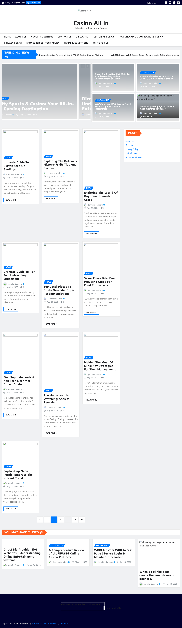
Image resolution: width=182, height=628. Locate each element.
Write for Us (101, 43)
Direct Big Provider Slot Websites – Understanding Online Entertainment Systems (44, 103)
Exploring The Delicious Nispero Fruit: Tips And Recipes (60, 164)
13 (74, 519)
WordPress (37, 623)
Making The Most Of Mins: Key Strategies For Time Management (100, 366)
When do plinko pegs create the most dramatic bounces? (157, 107)
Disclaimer (82, 37)
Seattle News (50, 623)
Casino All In (91, 23)
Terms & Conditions (76, 43)
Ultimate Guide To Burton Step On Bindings (16, 165)
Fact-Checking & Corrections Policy (140, 37)
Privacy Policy (13, 43)
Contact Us (64, 37)
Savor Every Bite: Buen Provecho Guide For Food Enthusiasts (100, 281)
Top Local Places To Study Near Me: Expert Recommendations (60, 290)
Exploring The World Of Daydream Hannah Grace (101, 196)
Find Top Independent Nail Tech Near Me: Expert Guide (18, 380)
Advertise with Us (42, 37)
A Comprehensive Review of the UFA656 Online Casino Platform (156, 77)
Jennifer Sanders (17, 114)
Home (7, 37)
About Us (20, 37)
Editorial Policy (104, 37)
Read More (10, 200)
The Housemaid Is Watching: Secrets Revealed (56, 399)
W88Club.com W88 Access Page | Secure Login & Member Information (113, 106)
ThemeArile (64, 623)
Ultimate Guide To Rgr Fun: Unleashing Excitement (19, 275)
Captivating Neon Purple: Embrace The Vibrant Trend (18, 474)
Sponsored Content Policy (43, 43)
